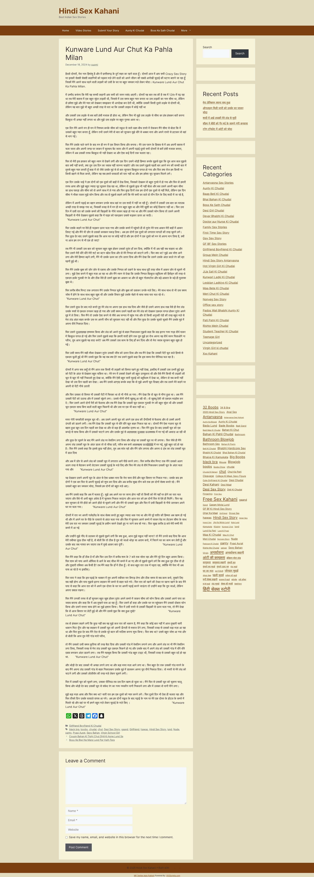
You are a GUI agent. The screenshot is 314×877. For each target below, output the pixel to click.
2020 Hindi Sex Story (214, 412)
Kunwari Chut (227, 527)
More (184, 30)
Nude (176, 729)
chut (100, 729)
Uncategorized (212, 342)
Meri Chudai (209, 538)
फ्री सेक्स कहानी (210, 579)
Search (207, 47)
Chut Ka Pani (234, 471)
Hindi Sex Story (157, 729)
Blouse (222, 462)
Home (65, 30)
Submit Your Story (108, 30)
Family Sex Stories (215, 227)
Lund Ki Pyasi (223, 531)
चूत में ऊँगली (219, 571)
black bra (74, 729)
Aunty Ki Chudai (134, 30)
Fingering (207, 494)
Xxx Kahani (210, 353)
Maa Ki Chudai (212, 534)
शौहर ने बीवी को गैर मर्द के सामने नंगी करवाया (225, 123)
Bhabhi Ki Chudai (212, 452)
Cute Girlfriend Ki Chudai (215, 480)
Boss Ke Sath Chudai (163, 30)
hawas (144, 729)
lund (169, 729)
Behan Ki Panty (228, 444)
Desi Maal (226, 484)
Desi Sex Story (112, 729)
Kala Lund (235, 522)
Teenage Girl (211, 337)
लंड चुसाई (215, 584)
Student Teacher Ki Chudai (220, 331)
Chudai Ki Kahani (210, 472)
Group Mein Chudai (215, 255)
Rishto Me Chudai (211, 548)
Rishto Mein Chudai (215, 325)
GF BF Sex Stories (215, 243)
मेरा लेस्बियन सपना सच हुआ (216, 102)
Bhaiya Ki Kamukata (215, 457)
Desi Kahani (211, 484)
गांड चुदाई (233, 566)
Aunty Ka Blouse (210, 422)
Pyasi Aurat (79, 732)
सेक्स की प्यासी (227, 583)
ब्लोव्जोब (234, 579)
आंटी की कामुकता (214, 557)
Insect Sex (207, 522)
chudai (92, 729)
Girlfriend (134, 729)
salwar (224, 548)
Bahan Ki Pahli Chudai (218, 434)
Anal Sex (232, 412)
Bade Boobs (226, 425)
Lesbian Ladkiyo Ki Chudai (220, 282)
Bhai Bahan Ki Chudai (217, 199)
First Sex (218, 494)
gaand (124, 729)
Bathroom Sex (211, 444)
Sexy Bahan (93, 732)
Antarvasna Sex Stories (218, 182)
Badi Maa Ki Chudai (211, 430)
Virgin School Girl (110, 732)
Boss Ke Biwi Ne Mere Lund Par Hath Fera (92, 740)
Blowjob (234, 462)
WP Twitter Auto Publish (144, 875)
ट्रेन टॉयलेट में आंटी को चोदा (217, 129)
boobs (84, 729)
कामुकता (207, 562)
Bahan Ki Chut (230, 429)
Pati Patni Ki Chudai (216, 320)
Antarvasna (212, 416)
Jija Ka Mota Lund (221, 522)
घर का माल (208, 570)
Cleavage (208, 476)
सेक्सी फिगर (238, 584)
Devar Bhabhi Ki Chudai (218, 216)
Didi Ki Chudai (234, 489)
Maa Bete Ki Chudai (216, 288)
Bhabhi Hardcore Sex (232, 448)
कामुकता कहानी (219, 562)
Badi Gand (241, 425)
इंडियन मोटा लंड (234, 558)
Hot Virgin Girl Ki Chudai (219, 266)
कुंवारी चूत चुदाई (209, 566)
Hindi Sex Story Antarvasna (221, 260)
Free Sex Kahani (220, 499)
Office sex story (213, 305)
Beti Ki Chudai (209, 448)
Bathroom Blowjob (218, 439)
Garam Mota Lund (219, 504)
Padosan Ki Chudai (211, 544)
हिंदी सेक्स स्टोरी (216, 589)
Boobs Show (219, 467)
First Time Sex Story (216, 232)
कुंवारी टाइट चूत (223, 566)
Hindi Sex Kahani (89, 10)
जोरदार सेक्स (207, 575)
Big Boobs (237, 457)
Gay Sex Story (212, 238)
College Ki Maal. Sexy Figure (231, 476)
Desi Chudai (236, 480)
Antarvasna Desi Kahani (234, 417)
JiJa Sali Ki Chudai (215, 271)
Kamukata (207, 526)
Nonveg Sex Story (214, 299)
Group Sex (234, 513)
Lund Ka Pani (209, 530)
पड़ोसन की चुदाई (231, 575)
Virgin (205, 553)
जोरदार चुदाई (231, 570)
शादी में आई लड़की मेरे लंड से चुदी (219, 118)
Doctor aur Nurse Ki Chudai (221, 221)
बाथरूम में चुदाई (224, 579)
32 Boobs (210, 407)
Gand (205, 505)
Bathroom (240, 434)
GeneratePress (178, 867)
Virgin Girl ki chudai (215, 348)
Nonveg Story (223, 539)
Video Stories (83, 30)
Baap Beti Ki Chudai (216, 193)
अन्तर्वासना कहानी (234, 552)
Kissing (217, 526)
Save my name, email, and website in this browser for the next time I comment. (121, 837)
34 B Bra (225, 407)
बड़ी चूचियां (242, 579)
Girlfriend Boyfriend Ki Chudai (85, 725)
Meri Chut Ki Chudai (216, 293)
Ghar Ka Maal (210, 513)
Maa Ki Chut (228, 535)
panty (68, 732)
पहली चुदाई (218, 575)
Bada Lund (210, 425)
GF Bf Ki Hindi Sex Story (217, 508)
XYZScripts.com (173, 875)
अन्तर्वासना (217, 552)
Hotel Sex (243, 518)
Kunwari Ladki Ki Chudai (219, 277)
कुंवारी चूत (231, 562)
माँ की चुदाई (206, 584)
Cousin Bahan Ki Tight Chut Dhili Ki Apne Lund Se (96, 736)
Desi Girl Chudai (213, 210)
